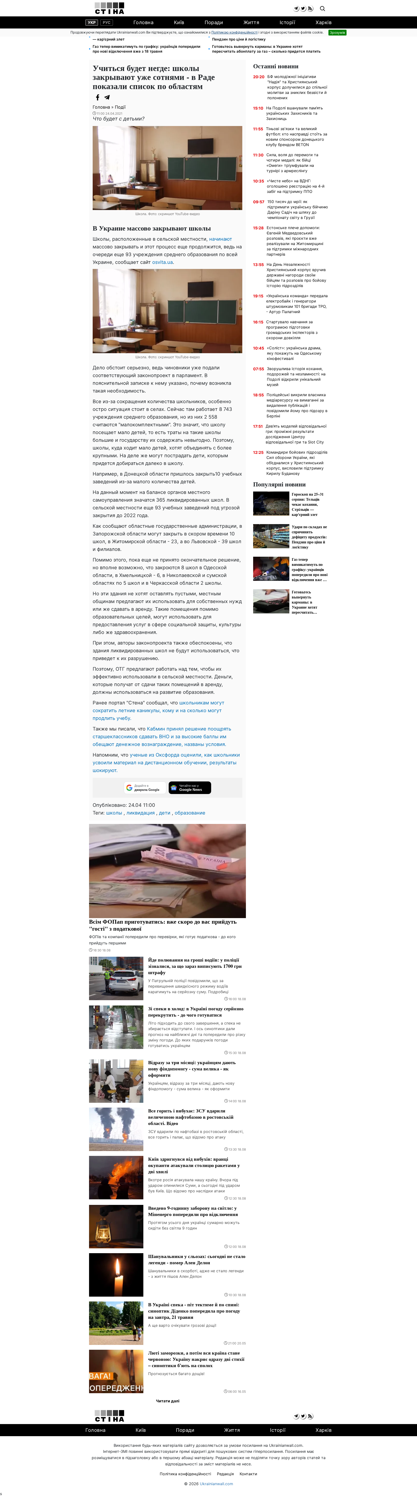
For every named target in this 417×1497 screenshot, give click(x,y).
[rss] (310, 8)
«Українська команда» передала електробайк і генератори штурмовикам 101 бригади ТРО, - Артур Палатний (297, 303)
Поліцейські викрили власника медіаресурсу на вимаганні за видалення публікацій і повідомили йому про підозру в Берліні (297, 405)
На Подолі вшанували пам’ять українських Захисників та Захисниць (294, 113)
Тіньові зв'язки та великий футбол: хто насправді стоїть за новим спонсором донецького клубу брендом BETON (296, 136)
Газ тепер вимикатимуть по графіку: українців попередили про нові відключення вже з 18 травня (146, 49)
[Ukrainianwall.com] (109, 8)
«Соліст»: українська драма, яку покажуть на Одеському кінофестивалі (294, 353)
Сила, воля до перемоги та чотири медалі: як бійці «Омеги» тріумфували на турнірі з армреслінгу (292, 162)
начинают (220, 239)
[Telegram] (107, 97)
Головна (143, 22)
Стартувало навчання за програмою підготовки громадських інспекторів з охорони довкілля (292, 329)
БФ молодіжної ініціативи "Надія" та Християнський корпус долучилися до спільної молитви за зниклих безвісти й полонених (297, 87)
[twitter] (303, 8)
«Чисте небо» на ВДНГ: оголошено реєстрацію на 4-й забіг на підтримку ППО (296, 186)
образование (190, 813)
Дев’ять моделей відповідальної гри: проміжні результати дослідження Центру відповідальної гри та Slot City (296, 434)
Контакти (248, 1473)
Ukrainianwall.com (216, 1483)
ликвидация (140, 813)
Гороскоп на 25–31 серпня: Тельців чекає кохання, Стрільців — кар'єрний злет (148, 37)
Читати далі (167, 1401)
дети (164, 813)
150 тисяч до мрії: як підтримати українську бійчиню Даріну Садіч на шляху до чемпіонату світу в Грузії (297, 209)
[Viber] (117, 97)
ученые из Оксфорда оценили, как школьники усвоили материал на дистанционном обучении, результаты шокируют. (166, 762)
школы (114, 813)
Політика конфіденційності (185, 1473)
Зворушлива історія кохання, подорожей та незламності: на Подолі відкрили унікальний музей (296, 376)
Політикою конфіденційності (234, 32)
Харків (324, 22)
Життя (251, 22)
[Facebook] (97, 97)
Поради (214, 22)
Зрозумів (337, 32)
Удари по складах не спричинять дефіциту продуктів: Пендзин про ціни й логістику (261, 37)
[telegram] (296, 8)
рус (107, 22)
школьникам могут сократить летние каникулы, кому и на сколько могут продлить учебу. (158, 710)
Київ (179, 22)
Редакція (225, 1473)
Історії (287, 22)
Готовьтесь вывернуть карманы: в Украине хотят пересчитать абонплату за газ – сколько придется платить (266, 49)
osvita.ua (162, 262)
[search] (322, 9)
